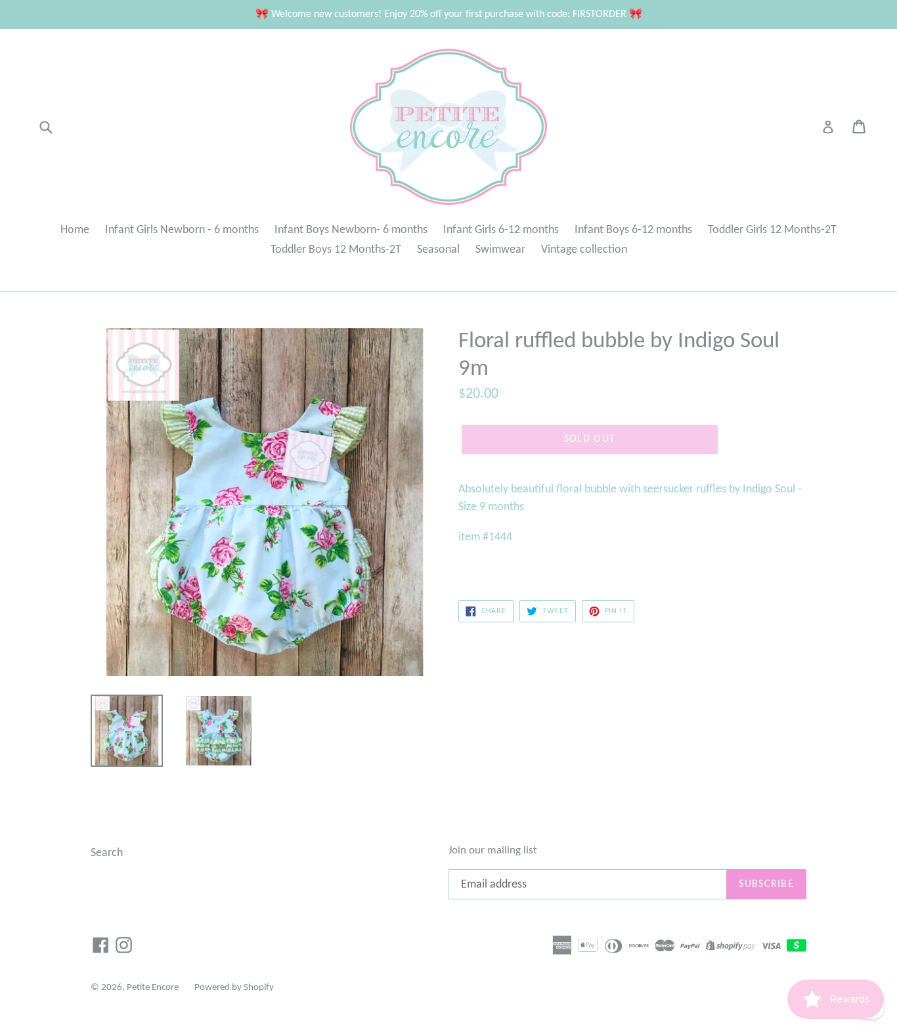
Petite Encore (153, 988)
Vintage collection (584, 250)
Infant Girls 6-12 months (501, 230)
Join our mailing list (492, 850)
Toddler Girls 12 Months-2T (772, 230)
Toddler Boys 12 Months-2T (336, 250)
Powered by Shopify (234, 988)
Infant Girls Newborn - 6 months (182, 230)
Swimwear (500, 250)
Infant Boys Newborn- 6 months (350, 230)
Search (107, 853)
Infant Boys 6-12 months (633, 230)
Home (74, 230)
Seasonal (438, 250)
